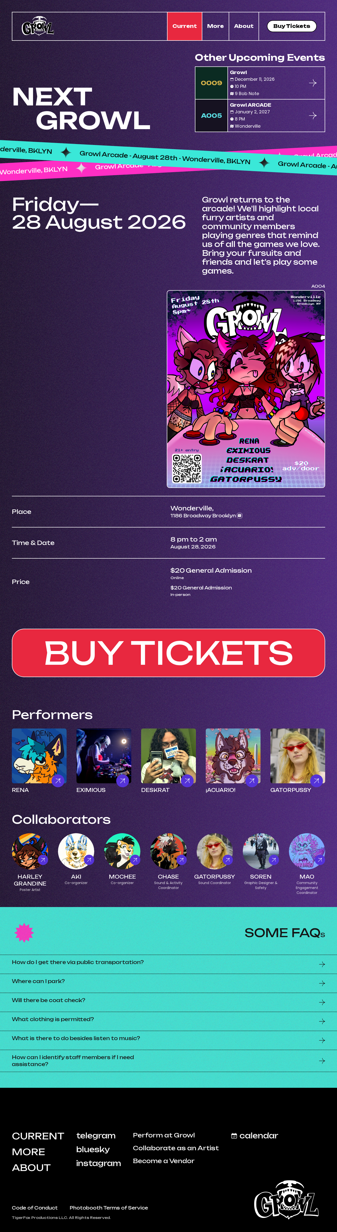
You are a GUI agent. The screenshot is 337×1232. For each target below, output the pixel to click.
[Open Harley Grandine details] (30, 851)
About (244, 26)
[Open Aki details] (76, 851)
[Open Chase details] (168, 851)
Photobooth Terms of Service (109, 1208)
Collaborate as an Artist (176, 1148)
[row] (260, 83)
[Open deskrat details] (168, 755)
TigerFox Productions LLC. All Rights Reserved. (61, 1217)
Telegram (96, 1135)
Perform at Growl (164, 1135)
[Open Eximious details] (103, 755)
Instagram (98, 1163)
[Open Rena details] (39, 755)
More (215, 26)
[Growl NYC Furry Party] (288, 1196)
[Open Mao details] (307, 851)
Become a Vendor (164, 1161)
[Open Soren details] (261, 851)
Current (184, 26)
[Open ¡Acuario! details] (233, 755)
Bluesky (93, 1149)
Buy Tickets (291, 26)
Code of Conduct (35, 1208)
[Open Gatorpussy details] (297, 755)
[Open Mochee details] (122, 851)
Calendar (259, 1135)
